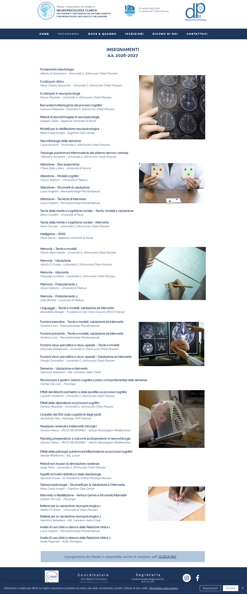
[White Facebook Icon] (197, 578)
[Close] (242, 588)
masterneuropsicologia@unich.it (147, 579)
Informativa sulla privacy (163, 588)
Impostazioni (210, 588)
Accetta (230, 588)
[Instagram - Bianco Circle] (187, 578)
